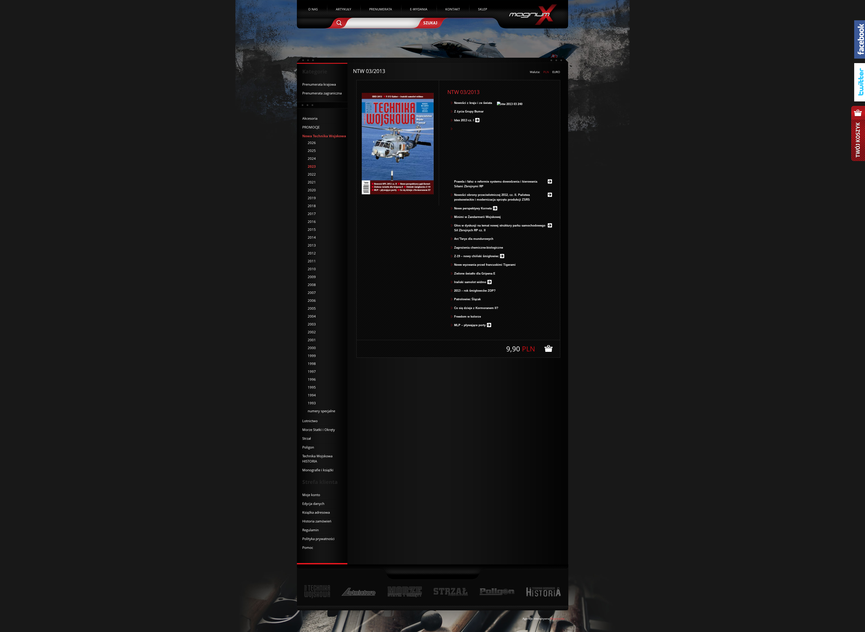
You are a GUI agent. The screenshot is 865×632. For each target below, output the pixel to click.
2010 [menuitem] (312, 269)
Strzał (450, 592)
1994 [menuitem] (312, 395)
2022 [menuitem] (312, 174)
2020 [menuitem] (312, 190)
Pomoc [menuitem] (307, 547)
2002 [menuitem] (312, 332)
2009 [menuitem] (312, 277)
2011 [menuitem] (312, 261)
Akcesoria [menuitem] (309, 118)
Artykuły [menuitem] (343, 9)
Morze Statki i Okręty (404, 592)
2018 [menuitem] (312, 206)
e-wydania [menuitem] (418, 9)
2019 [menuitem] (312, 198)
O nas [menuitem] (313, 9)
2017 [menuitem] (312, 213)
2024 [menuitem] (312, 158)
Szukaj (430, 22)
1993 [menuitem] (312, 403)
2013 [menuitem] (312, 245)
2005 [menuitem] (312, 308)
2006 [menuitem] (312, 300)
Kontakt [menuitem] (452, 9)
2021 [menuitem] (312, 182)
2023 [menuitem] (312, 166)
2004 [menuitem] (312, 316)
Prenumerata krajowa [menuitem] (319, 84)
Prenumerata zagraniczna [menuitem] (322, 93)
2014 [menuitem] (312, 237)
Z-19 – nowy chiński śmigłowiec (476, 256)
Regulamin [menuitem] (310, 530)
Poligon (496, 592)
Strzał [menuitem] (306, 438)
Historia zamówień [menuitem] (316, 521)
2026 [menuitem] (312, 142)
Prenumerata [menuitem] (380, 9)
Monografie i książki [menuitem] (317, 470)
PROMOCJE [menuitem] (311, 127)
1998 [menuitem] (312, 363)
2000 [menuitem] (312, 348)
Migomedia (557, 619)
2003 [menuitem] (312, 324)
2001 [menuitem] (312, 340)
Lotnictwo (359, 592)
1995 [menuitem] (312, 387)
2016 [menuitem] (312, 221)
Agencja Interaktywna (536, 619)
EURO (556, 72)
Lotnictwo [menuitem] (310, 421)
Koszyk (858, 133)
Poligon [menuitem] (308, 447)
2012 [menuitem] (312, 253)
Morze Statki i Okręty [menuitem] (318, 429)
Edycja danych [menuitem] (313, 503)
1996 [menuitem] (312, 379)
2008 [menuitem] (312, 284)
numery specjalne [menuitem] (321, 411)
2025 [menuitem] (312, 150)
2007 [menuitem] (312, 292)
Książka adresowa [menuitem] (316, 512)
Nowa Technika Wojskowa (317, 592)
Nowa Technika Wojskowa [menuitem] (324, 136)
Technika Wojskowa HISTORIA (543, 592)
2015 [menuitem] (312, 229)
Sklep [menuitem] (482, 9)
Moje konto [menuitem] (311, 494)
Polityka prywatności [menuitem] (318, 538)
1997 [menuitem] (312, 371)
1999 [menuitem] (312, 355)
